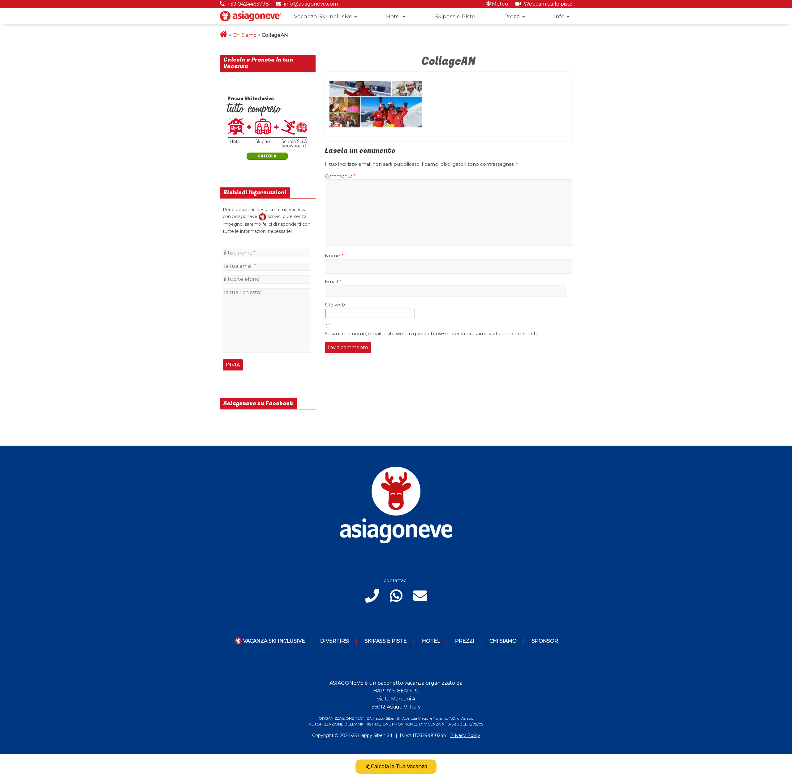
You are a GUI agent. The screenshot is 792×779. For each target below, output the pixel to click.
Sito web (335, 305)
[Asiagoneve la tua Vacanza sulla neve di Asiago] (262, 216)
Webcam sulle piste (547, 4)
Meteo (499, 4)
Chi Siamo (244, 35)
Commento (340, 176)
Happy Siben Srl (375, 735)
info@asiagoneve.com (310, 4)
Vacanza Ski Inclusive (323, 16)
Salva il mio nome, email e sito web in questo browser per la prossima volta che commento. (432, 333)
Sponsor (545, 641)
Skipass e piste (386, 641)
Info (559, 16)
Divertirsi (335, 641)
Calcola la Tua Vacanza (398, 766)
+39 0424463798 (247, 4)
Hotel (393, 16)
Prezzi (512, 16)
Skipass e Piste (455, 16)
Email (333, 282)
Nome (334, 256)
